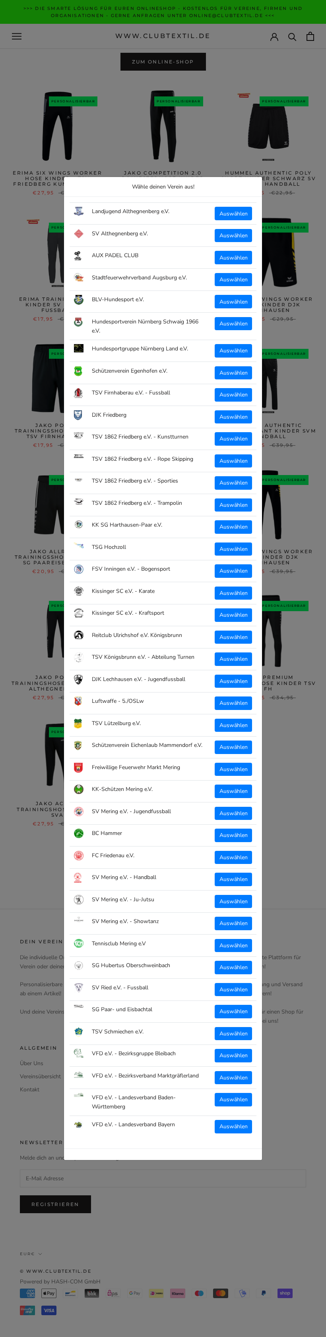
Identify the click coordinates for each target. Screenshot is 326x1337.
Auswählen (233, 213)
